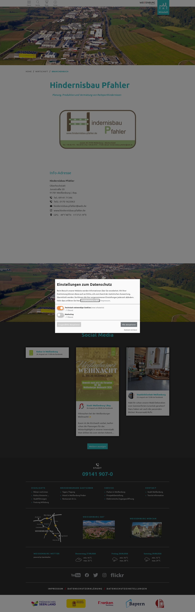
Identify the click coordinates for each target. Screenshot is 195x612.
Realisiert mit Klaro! (130, 330)
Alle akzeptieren (129, 324)
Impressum (105, 300)
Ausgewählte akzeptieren (69, 324)
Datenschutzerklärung (90, 300)
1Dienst (69, 310)
